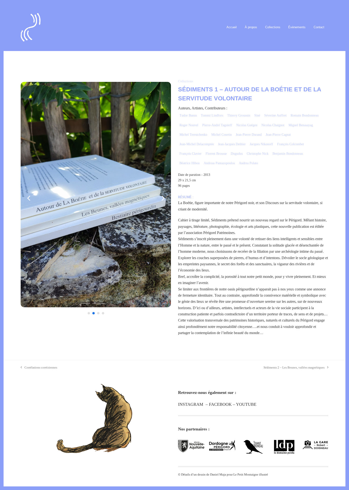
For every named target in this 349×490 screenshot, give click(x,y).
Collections (185, 81)
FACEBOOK (220, 404)
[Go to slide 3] (98, 313)
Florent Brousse (216, 153)
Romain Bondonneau (305, 115)
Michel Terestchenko (193, 134)
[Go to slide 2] (93, 313)
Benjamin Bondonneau (288, 153)
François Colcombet (290, 144)
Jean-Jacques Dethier (232, 144)
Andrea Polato (248, 163)
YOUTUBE (246, 404)
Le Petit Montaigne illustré (250, 474)
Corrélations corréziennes (39, 368)
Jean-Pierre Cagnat (278, 134)
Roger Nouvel (188, 125)
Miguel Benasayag (300, 125)
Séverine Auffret (275, 115)
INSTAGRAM (190, 404)
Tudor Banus (188, 115)
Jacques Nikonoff (261, 144)
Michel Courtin (221, 134)
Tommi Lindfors (212, 115)
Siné (257, 115)
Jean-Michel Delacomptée (196, 144)
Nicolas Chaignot (272, 125)
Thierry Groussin (238, 115)
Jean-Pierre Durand (249, 134)
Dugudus (237, 153)
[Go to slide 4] (103, 313)
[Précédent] (29, 198)
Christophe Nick (258, 153)
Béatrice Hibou (189, 163)
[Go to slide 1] (89, 313)
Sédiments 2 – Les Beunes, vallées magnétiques (294, 368)
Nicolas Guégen (246, 125)
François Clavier (190, 153)
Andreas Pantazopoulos (219, 163)
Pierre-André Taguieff (217, 125)
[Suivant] (162, 198)
